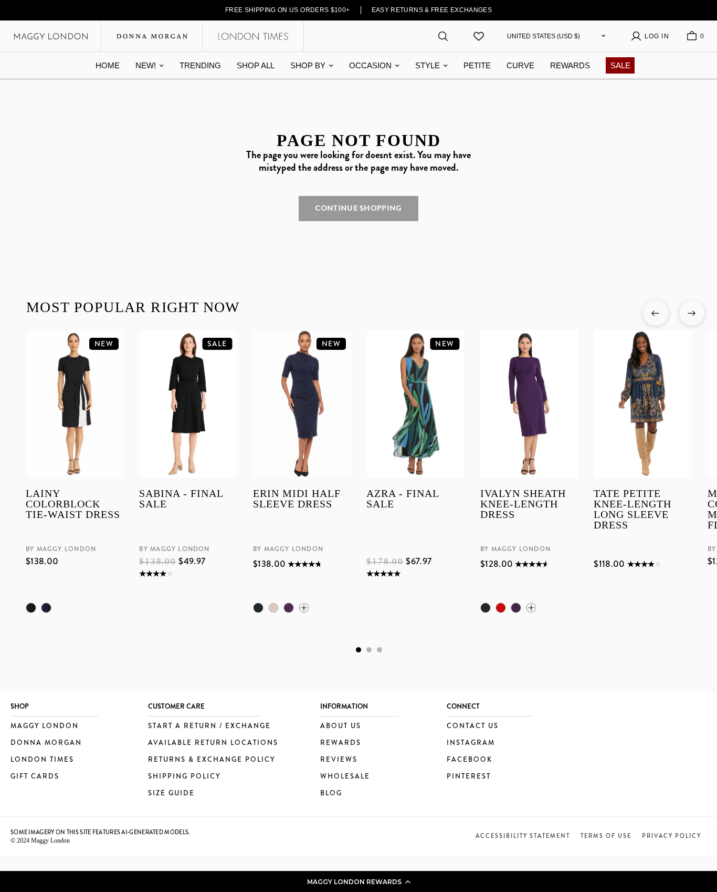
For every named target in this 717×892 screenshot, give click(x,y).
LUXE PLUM (288, 608)
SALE (620, 65)
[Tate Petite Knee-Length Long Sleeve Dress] (642, 404)
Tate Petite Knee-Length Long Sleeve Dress (632, 509)
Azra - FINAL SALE (402, 499)
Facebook (469, 759)
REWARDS (570, 65)
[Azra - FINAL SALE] (415, 404)
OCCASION (370, 65)
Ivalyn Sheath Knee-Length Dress (522, 504)
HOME (108, 65)
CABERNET (500, 608)
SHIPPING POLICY (184, 776)
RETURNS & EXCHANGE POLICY (211, 759)
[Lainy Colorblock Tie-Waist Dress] (74, 404)
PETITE (477, 65)
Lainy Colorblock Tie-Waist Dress (73, 504)
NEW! (145, 65)
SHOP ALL (256, 65)
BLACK (31, 608)
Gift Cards (34, 776)
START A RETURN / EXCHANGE (209, 726)
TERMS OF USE (606, 836)
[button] (358, 881)
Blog (331, 793)
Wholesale (345, 776)
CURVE (520, 65)
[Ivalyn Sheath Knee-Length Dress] (528, 404)
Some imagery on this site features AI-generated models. (100, 832)
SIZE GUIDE (171, 793)
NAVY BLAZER (46, 608)
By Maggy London (61, 549)
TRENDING (200, 65)
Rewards (340, 743)
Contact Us (473, 726)
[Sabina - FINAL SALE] (188, 404)
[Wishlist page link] (478, 36)
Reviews (338, 759)
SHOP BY (307, 65)
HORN (273, 608)
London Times (42, 759)
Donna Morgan (46, 743)
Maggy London (44, 726)
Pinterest (469, 776)
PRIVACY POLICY (671, 836)
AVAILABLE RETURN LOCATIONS (213, 743)
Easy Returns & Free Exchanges (432, 10)
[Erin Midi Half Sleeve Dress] (301, 404)
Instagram (471, 743)
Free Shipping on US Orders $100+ (287, 10)
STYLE (427, 65)
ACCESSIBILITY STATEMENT (523, 836)
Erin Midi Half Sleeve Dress (296, 499)
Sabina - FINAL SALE (181, 499)
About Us (340, 726)
